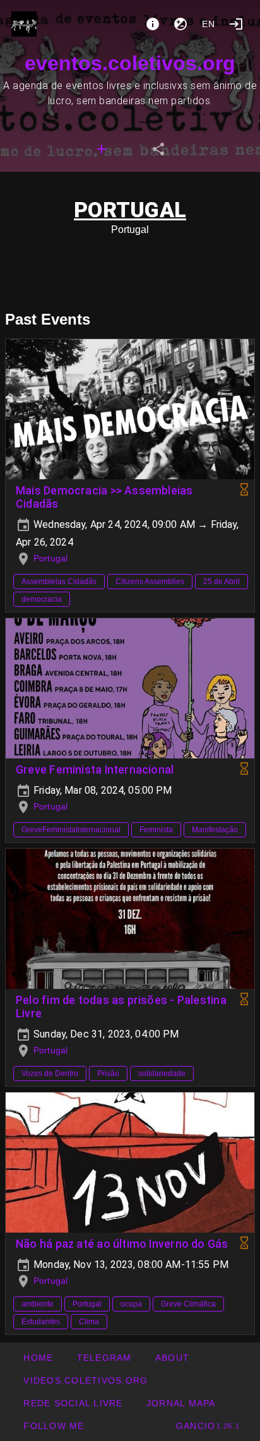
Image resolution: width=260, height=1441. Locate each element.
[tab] (101, 149)
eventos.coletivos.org (130, 63)
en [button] (209, 24)
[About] (153, 24)
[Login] (236, 24)
